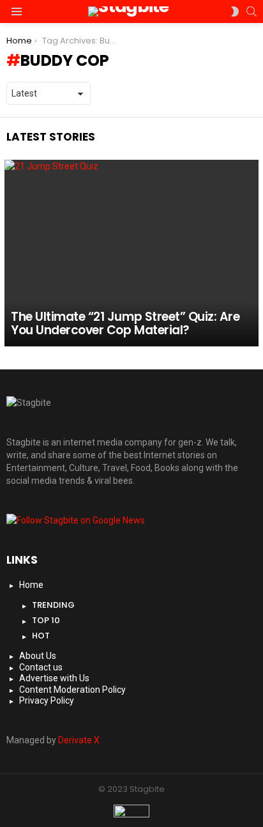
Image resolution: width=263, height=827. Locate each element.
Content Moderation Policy (72, 689)
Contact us (41, 667)
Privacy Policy (46, 700)
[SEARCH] (251, 11)
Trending (53, 605)
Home (31, 585)
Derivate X (79, 740)
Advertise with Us (54, 678)
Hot (41, 636)
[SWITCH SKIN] (235, 11)
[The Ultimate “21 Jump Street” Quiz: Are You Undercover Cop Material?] (131, 253)
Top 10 (46, 620)
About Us (37, 656)
